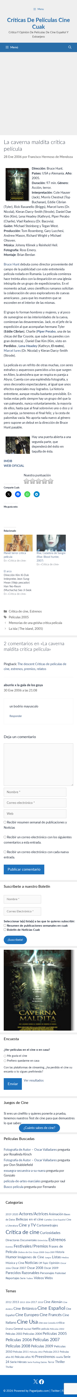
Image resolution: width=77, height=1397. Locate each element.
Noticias (31, 1263)
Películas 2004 (32, 1333)
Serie (23, 1278)
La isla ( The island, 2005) (26, 628)
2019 (9, 1214)
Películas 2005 (19, 617)
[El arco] (20, 583)
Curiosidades (50, 1233)
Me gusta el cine (17, 1055)
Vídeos (39, 1278)
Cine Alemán (53, 1302)
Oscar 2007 (19, 1268)
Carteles (48, 1220)
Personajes (47, 1273)
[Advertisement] (38, 92)
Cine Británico (25, 1309)
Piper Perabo (46, 331)
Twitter (55, 1390)
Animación (56, 1214)
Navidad (27, 1329)
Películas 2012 (36, 1352)
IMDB (8, 461)
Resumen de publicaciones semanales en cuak (37, 925)
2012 (9, 1302)
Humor (11, 1257)
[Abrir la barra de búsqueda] (70, 47)
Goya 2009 (50, 1252)
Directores (12, 1240)
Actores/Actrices (33, 1214)
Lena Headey (28, 346)
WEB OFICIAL (14, 465)
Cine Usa (27, 1322)
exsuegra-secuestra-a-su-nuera (24, 1170)
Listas (56, 1257)
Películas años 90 (24, 1357)
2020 (15, 1214)
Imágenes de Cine (31, 1257)
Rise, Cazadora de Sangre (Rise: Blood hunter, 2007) (51, 557)
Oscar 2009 (51, 1268)
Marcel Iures (12, 350)
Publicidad (60, 1273)
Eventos (9, 1247)
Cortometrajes (47, 1225)
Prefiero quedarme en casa (23, 1060)
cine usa (42, 1323)
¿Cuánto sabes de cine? (39, 1127)
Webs (49, 1278)
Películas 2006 (19, 1340)
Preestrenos (45, 1357)
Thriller (60, 1362)
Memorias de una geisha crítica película (35, 623)
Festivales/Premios (31, 1246)
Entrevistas (43, 1240)
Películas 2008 (18, 1346)
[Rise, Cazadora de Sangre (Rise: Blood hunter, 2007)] (51, 543)
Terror (51, 1362)
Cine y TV (27, 1225)
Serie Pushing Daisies (37, 1362)
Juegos (48, 1258)
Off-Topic (43, 1263)
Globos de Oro (25, 1252)
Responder (16, 716)
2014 (28, 1302)
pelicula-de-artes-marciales (22, 1181)
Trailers (29, 1278)
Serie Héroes (18, 1362)
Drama (9, 1329)
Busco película (13, 1187)
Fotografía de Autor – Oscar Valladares (30, 1149)
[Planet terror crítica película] (18, 543)
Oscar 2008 (35, 1268)
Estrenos (36, 611)
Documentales (28, 1240)
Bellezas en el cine (29, 1219)
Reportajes (12, 1278)
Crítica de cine (18, 611)
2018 (40, 1302)
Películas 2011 (21, 1352)
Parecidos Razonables (22, 1273)
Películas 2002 (57, 1329)
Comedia (52, 1323)
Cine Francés (51, 1315)
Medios (65, 1258)
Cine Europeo (27, 1315)
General (18, 1328)
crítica (60, 1322)
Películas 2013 (51, 1352)
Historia (59, 1252)
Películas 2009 (42, 1346)
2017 (34, 1302)
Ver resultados (34, 1080)
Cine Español (59, 1220)
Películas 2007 (46, 1340)
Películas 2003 (14, 1334)
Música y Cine (15, 1262)
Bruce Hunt (11, 264)
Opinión (54, 1262)
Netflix (36, 1328)
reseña (59, 1357)
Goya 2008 (38, 1252)
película (45, 1329)
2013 (15, 1302)
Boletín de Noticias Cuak (23, 929)
